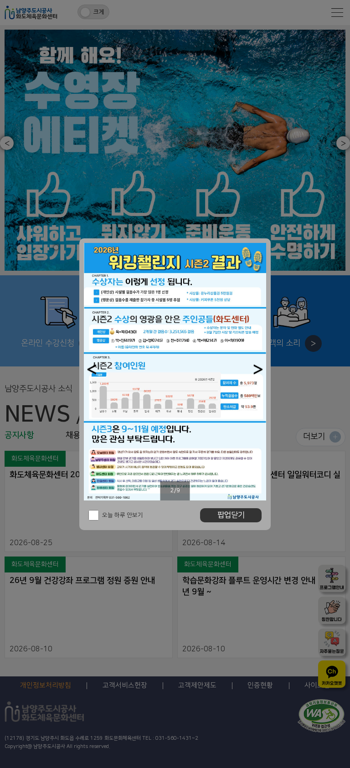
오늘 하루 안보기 (122, 515)
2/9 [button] (175, 490)
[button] (91, 369)
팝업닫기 (231, 515)
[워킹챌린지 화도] (175, 371)
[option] (175, 371)
